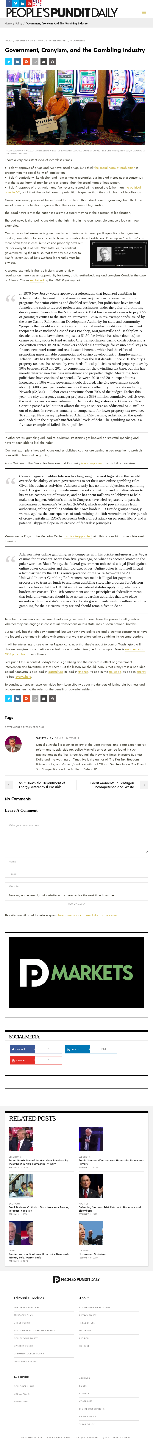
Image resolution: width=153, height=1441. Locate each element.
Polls (12, 1250)
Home (8, 23)
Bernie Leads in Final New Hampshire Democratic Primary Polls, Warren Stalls (39, 1255)
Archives (84, 1378)
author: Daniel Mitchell (53, 40)
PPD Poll (84, 1338)
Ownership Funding (26, 1361)
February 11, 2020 (18, 1214)
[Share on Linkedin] (17, 61)
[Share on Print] (52, 61)
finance (83, 672)
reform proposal (33, 727)
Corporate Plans (24, 1386)
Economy (14, 1203)
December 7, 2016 (25, 40)
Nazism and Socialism (92, 1254)
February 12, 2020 (18, 1167)
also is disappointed (78, 536)
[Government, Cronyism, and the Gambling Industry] (16, 744)
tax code (115, 672)
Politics (83, 1203)
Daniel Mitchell (67, 738)
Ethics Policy (22, 1323)
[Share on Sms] (35, 61)
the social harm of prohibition (114, 168)
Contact (84, 1346)
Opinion (84, 1250)
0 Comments (78, 40)
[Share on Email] (43, 61)
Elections (15, 1157)
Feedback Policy (23, 1315)
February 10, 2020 (18, 1261)
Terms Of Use (87, 1323)
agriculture (55, 672)
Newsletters (21, 1401)
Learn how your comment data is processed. (88, 915)
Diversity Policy (23, 1346)
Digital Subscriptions (92, 1409)
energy (141, 672)
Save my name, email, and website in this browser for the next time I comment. (63, 895)
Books (83, 1386)
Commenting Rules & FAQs (94, 1307)
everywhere (23, 676)
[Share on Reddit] (26, 61)
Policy (18, 23)
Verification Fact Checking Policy (34, 1330)
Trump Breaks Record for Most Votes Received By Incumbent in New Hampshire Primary (38, 1162)
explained (37, 280)
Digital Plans (21, 1394)
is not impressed (92, 463)
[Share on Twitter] (8, 61)
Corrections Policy (26, 1338)
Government (12, 727)
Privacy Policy (87, 1315)
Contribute (85, 1401)
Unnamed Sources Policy (29, 1353)
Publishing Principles (27, 1307)
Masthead (85, 1330)
